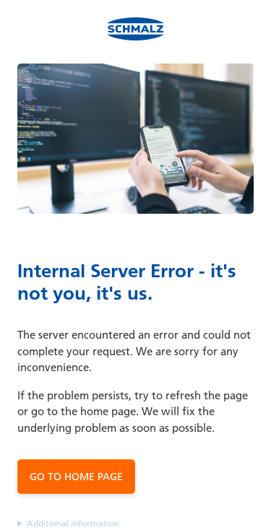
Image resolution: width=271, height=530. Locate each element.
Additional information (73, 523)
